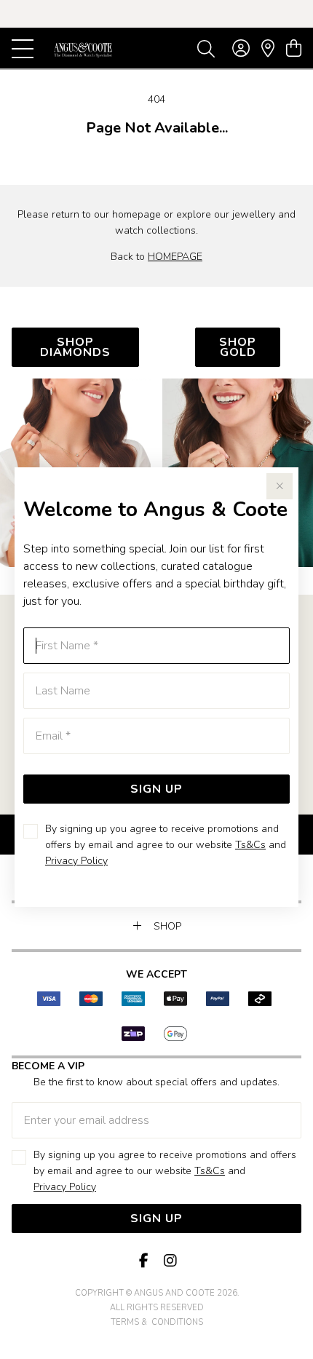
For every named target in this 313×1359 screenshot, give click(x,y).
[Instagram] (169, 1261)
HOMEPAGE (175, 257)
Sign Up (156, 789)
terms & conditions (157, 1322)
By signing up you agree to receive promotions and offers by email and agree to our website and (165, 845)
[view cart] (293, 48)
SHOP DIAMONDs (75, 347)
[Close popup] (279, 486)
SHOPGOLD (237, 347)
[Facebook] (143, 1261)
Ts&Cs (250, 845)
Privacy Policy (76, 861)
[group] (156, 14)
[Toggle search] (206, 48)
